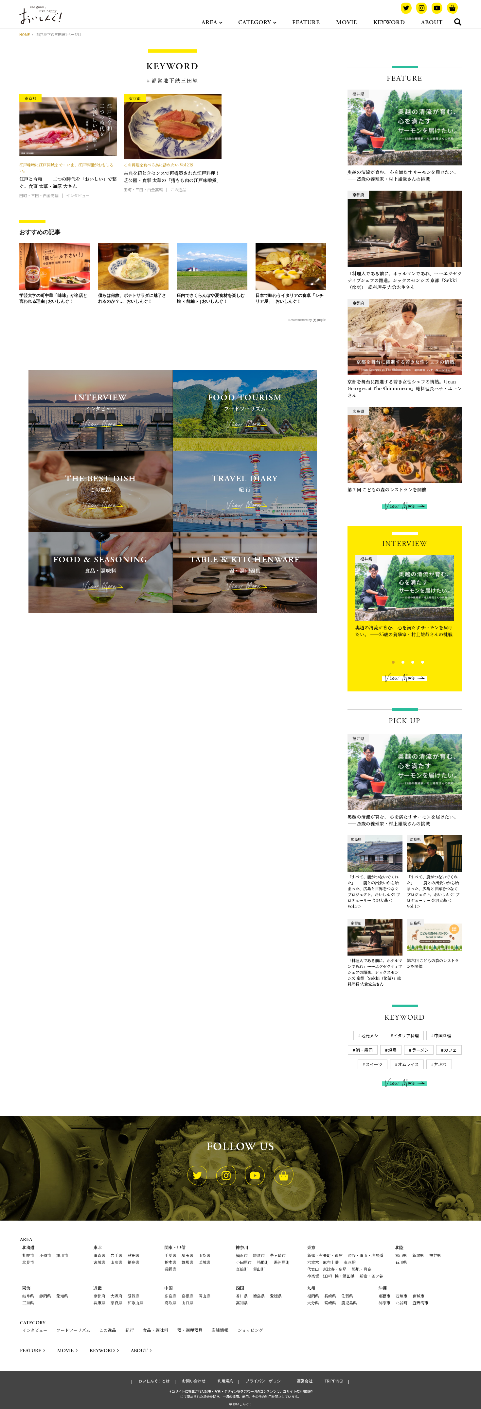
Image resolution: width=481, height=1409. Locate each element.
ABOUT (432, 22)
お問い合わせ (193, 1381)
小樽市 (45, 1255)
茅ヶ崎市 (278, 1255)
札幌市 (28, 1255)
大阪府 (116, 1296)
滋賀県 (133, 1296)
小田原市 (244, 1262)
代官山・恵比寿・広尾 (327, 1269)
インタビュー (34, 1330)
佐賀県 (347, 1296)
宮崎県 (330, 1302)
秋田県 (133, 1255)
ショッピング (250, 1330)
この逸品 (107, 1330)
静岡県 (45, 1296)
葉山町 (259, 1269)
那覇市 (384, 1296)
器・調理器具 (190, 1330)
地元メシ (369, 1035)
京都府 (99, 1296)
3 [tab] (407, 661)
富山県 (401, 1255)
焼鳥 (392, 1050)
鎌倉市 (259, 1255)
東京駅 (350, 1262)
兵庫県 (99, 1302)
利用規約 (225, 1381)
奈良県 (116, 1302)
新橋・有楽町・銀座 (325, 1255)
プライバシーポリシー (265, 1381)
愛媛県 (276, 1296)
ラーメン (420, 1050)
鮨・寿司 (364, 1050)
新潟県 (418, 1255)
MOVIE (346, 22)
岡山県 (204, 1296)
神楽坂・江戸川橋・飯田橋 (330, 1276)
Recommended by (300, 320)
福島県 (133, 1262)
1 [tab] (387, 661)
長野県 (170, 1269)
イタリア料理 (406, 1035)
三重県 (28, 1302)
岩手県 (116, 1255)
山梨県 (204, 1255)
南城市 (418, 1296)
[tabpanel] (404, 598)
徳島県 (259, 1296)
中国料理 (442, 1035)
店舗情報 (219, 1330)
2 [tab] (397, 661)
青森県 (99, 1255)
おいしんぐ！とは (154, 1381)
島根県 (187, 1296)
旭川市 (62, 1255)
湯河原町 (282, 1262)
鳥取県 (170, 1302)
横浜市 (242, 1255)
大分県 (313, 1302)
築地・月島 (361, 1269)
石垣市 (401, 1296)
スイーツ (374, 1064)
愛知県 (62, 1296)
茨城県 (204, 1262)
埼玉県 (187, 1255)
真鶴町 (242, 1269)
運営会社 (304, 1381)
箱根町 (263, 1262)
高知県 (242, 1302)
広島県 (170, 1296)
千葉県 (170, 1255)
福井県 (435, 1255)
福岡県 (313, 1296)
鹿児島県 (349, 1302)
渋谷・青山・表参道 (365, 1255)
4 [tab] (417, 661)
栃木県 (170, 1262)
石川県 (401, 1262)
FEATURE (306, 22)
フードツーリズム (73, 1330)
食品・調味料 (155, 1330)
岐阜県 (28, 1296)
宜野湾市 (420, 1302)
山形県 (116, 1262)
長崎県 (330, 1296)
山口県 (187, 1302)
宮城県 (99, 1262)
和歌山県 (135, 1302)
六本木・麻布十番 (323, 1262)
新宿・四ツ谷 (371, 1276)
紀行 (129, 1330)
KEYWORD (389, 22)
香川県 (242, 1296)
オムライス (408, 1064)
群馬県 (187, 1262)
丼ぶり (440, 1064)
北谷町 (401, 1302)
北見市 (28, 1262)
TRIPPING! (334, 1381)
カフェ (450, 1050)
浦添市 (384, 1302)
